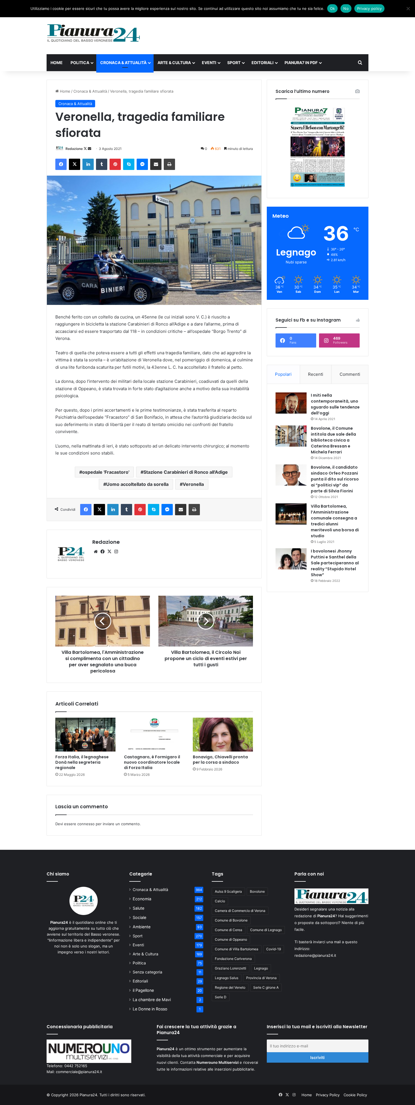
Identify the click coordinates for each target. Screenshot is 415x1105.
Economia (142, 898)
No (346, 8)
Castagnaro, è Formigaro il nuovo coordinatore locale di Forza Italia (152, 762)
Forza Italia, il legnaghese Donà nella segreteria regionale (82, 762)
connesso (86, 824)
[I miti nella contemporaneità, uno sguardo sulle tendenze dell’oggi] (291, 403)
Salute (138, 908)
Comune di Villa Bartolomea (236, 949)
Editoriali (263, 62)
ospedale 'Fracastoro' (105, 472)
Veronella (193, 484)
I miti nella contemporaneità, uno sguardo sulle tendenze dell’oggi (335, 404)
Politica (80, 62)
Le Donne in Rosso (150, 1008)
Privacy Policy (328, 1095)
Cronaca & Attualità (123, 62)
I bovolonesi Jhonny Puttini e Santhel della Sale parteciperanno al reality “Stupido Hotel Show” (335, 563)
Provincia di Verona (261, 978)
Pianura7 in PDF (301, 62)
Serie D (220, 997)
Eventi (209, 62)
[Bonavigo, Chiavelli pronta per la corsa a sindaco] (223, 735)
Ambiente (141, 926)
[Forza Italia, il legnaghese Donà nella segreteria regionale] (85, 735)
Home (57, 62)
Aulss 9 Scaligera (228, 891)
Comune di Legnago (266, 930)
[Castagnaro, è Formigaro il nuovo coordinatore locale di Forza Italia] (154, 735)
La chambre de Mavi (152, 999)
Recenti (315, 374)
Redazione (74, 149)
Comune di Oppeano (231, 939)
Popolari (283, 374)
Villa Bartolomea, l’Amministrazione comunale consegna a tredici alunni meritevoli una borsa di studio (335, 521)
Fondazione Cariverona (233, 958)
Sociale (139, 917)
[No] (408, 8)
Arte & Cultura (174, 62)
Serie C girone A (266, 987)
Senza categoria (147, 972)
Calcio (220, 901)
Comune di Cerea (228, 930)
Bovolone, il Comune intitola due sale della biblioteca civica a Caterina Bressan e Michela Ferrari (333, 440)
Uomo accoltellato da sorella (137, 484)
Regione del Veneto (230, 987)
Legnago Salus (226, 978)
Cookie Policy (355, 1095)
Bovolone (257, 891)
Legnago (261, 968)
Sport (234, 62)
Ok (332, 8)
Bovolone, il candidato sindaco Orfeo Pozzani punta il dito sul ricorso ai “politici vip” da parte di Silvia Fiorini (335, 479)
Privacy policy (369, 8)
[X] (109, 551)
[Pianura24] (94, 33)
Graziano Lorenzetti (230, 968)
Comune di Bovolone (231, 920)
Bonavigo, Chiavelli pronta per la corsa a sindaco (220, 759)
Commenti (350, 374)
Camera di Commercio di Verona (240, 911)
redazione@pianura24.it (315, 955)
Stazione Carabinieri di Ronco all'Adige (185, 472)
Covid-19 (273, 949)
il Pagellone (143, 990)
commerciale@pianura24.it (79, 1071)
